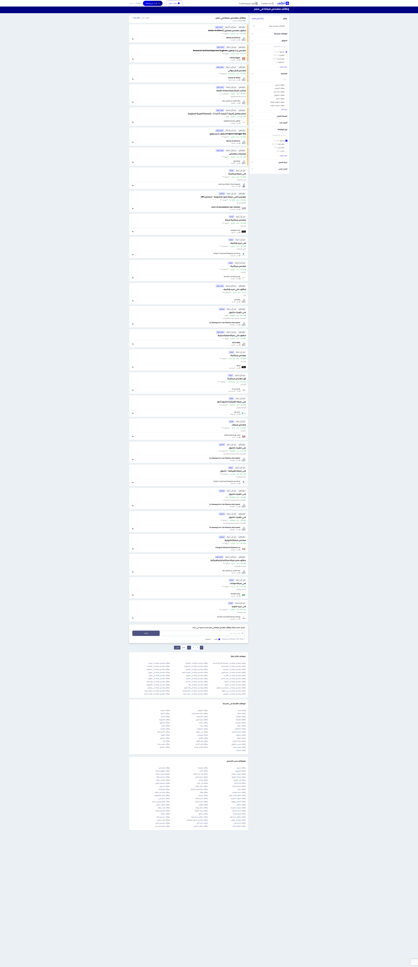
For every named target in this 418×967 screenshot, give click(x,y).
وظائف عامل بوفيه (202, 808)
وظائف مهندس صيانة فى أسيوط (197, 675)
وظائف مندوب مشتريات (238, 808)
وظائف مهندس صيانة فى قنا (198, 685)
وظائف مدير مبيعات (201, 801)
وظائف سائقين (241, 805)
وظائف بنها (204, 726)
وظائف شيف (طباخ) (201, 811)
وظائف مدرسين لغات (163, 817)
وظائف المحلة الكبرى (239, 732)
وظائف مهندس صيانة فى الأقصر (235, 675)
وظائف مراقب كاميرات (200, 826)
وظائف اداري (203, 771)
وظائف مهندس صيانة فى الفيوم (159, 678)
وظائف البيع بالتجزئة (239, 814)
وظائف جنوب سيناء (163, 744)
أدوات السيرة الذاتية (247, 3)
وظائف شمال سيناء (239, 747)
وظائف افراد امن (164, 768)
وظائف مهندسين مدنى (162, 826)
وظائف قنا (166, 741)
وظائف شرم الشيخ (202, 720)
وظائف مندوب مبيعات (238, 774)
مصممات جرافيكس (237, 153)
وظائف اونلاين (203, 805)
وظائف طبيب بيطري (163, 820)
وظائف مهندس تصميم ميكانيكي (197, 820)
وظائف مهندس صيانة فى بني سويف (233, 691)
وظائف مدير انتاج (202, 823)
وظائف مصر (242, 710)
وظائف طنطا (242, 713)
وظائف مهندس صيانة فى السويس (234, 694)
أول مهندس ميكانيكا (236, 378)
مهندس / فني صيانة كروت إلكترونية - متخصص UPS (223, 196)
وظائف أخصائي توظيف (238, 801)
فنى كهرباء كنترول (237, 312)
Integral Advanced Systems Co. (227, 547)
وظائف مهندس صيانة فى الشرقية (158, 666)
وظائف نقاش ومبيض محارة (161, 801)
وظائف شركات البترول (239, 777)
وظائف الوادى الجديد (201, 747)
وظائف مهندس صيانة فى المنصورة (196, 666)
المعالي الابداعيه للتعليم (232, 121)
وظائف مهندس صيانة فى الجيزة (159, 663)
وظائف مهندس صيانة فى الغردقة (234, 669)
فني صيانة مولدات (238, 583)
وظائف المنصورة (202, 716)
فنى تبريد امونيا (239, 606)
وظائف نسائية (165, 814)
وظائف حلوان (241, 726)
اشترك (146, 633)
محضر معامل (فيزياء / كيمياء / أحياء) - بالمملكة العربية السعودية (217, 113)
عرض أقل (284, 109)
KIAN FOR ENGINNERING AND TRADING (225, 207)
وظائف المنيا (165, 726)
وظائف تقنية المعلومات (162, 795)
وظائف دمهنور (165, 738)
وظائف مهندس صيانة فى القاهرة (196, 663)
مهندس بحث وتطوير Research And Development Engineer (219, 50)
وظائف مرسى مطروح (239, 744)
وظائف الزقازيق (165, 723)
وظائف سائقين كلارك (239, 826)
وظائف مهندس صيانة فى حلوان (159, 675)
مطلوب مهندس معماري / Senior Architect (227, 30)
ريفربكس (237, 299)
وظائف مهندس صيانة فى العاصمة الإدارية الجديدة (229, 663)
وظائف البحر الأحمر (202, 744)
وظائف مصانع (203, 814)
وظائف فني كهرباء (239, 780)
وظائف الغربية (165, 729)
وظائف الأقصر (203, 738)
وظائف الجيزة (165, 716)
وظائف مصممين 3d (163, 777)
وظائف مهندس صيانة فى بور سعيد (158, 681)
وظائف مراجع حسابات (239, 786)
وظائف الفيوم (165, 735)
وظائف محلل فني (164, 798)
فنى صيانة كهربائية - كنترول (233, 471)
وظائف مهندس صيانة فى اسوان (159, 672)
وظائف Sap (204, 792)
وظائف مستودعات (164, 789)
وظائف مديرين (241, 768)
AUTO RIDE (236, 343)
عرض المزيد (283, 67)
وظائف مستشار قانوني (162, 783)
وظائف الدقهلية (240, 729)
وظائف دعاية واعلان (201, 777)
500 (183, 647)
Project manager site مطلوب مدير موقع (228, 133)
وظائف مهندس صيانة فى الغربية (197, 669)
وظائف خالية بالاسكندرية (200, 713)
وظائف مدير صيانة (164, 808)
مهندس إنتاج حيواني (237, 70)
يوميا (215, 639)
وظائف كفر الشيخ (202, 741)
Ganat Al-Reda (234, 78)
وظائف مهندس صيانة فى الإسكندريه (233, 666)
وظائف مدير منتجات (201, 798)
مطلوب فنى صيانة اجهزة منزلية (232, 335)
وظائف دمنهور (165, 747)
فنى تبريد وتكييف (238, 243)
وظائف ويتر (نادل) (240, 783)
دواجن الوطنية (235, 593)
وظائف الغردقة (241, 723)
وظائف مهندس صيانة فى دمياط (235, 681)
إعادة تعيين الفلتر (258, 18)
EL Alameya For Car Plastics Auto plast (225, 322)
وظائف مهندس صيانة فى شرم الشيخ (234, 672)
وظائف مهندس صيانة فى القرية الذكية (195, 672)
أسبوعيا (208, 639)
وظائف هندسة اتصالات (200, 774)
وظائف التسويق (240, 771)
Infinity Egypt (235, 58)
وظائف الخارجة (241, 750)
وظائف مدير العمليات (239, 811)
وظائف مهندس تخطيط (162, 792)
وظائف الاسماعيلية (163, 732)
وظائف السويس (203, 710)
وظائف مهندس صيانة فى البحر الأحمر (233, 678)
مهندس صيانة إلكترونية (235, 540)
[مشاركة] (133, 39)
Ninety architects (233, 38)
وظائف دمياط (203, 723)
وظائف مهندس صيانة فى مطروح (197, 678)
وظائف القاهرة (241, 716)
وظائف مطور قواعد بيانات (237, 795)
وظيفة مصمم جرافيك (163, 774)
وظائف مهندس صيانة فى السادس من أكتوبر (231, 688)
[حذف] (254, 26)
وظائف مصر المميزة (239, 741)
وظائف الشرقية (241, 720)
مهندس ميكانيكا (238, 266)
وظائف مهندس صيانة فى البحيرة (197, 681)
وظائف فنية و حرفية (163, 780)
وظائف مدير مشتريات (239, 792)
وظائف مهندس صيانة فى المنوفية (158, 669)
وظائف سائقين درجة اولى (237, 817)
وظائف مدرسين (165, 786)
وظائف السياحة (203, 768)
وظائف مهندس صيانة (163, 811)
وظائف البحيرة (165, 710)
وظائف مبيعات (203, 795)
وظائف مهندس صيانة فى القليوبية (158, 685)
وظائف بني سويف (202, 732)
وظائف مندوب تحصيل (163, 805)
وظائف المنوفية (202, 729)
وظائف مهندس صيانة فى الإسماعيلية (195, 691)
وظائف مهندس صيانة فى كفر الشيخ (196, 688)
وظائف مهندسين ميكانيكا (199, 789)
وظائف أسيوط (165, 713)
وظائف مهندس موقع (239, 820)
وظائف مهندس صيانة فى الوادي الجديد (157, 694)
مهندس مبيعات (239, 424)
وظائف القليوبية (164, 720)
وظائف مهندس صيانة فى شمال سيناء (157, 691)
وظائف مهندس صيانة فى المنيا (235, 685)
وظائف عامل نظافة (201, 786)
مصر (131, 3)
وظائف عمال (242, 789)
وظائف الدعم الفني (239, 823)
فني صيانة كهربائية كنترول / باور (231, 401)
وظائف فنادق (203, 780)
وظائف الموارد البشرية (238, 798)
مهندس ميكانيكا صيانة (235, 220)
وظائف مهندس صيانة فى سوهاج (159, 688)
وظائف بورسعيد (202, 735)
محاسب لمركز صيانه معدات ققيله (231, 90)
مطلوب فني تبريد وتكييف (234, 289)
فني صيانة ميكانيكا (237, 173)
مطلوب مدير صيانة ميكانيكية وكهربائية (228, 560)
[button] (267, 3)
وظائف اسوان (241, 738)
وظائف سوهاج (241, 735)
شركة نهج (236, 161)
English (138, 3)
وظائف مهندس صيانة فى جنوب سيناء (195, 694)
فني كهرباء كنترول (237, 447)
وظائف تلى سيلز (202, 783)
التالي (177, 647)
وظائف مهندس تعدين (162, 823)
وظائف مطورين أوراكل (162, 771)
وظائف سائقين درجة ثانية (199, 817)
